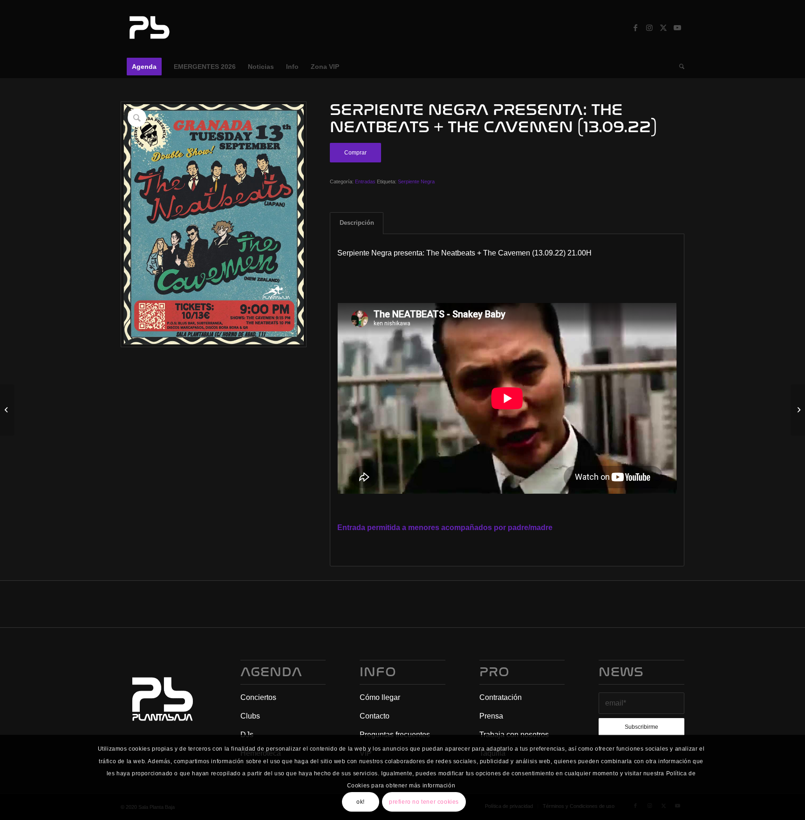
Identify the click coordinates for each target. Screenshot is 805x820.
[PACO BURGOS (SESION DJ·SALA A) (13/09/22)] (798, 410)
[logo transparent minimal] (148, 27)
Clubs (250, 716)
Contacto (374, 716)
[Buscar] (678, 66)
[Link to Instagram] (649, 27)
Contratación (500, 697)
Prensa (491, 716)
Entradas (365, 181)
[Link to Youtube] (677, 27)
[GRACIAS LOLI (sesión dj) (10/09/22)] (7, 410)
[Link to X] (663, 27)
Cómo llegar (380, 697)
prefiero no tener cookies (424, 802)
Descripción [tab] (357, 222)
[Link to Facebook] (635, 27)
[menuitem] (144, 66)
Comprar (355, 152)
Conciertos (258, 697)
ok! (360, 802)
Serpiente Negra (416, 181)
